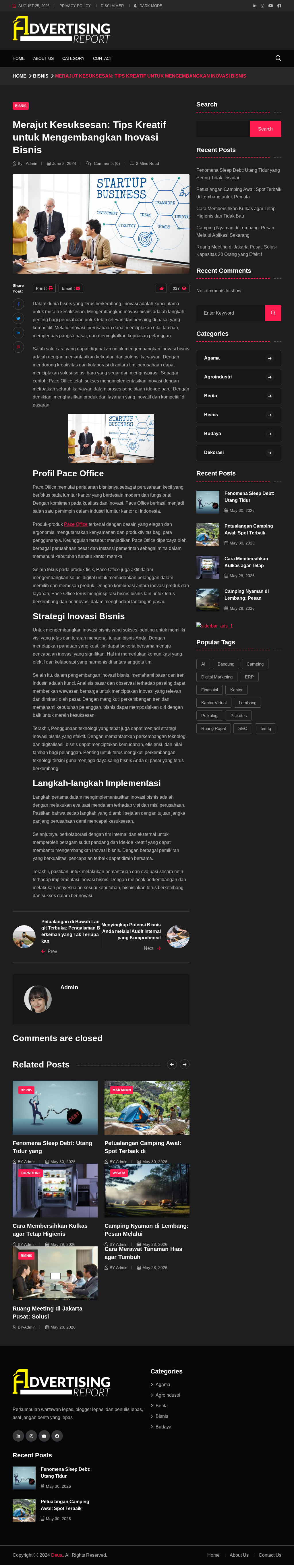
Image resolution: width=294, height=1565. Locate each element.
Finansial (209, 689)
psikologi (209, 715)
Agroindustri (218, 376)
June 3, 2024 (64, 163)
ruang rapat (213, 728)
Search (206, 104)
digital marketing (217, 676)
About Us (43, 58)
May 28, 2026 (154, 1244)
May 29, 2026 (63, 1244)
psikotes (239, 715)
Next (149, 948)
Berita (210, 395)
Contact (102, 58)
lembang (247, 702)
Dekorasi (214, 452)
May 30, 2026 (63, 1161)
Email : (68, 288)
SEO (242, 728)
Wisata (119, 1173)
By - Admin (27, 163)
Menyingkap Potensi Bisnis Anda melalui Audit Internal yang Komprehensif (131, 931)
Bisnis (41, 76)
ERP (249, 676)
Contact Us (270, 1555)
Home (19, 58)
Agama (212, 358)
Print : (42, 288)
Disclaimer (112, 6)
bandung (226, 664)
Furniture (31, 1173)
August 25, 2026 (33, 6)
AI (203, 664)
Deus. (57, 1555)
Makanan (122, 1090)
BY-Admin (27, 1161)
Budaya (212, 433)
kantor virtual (214, 702)
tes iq (265, 728)
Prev (52, 951)
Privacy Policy (75, 6)
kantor (236, 689)
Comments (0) (106, 163)
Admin (69, 987)
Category (73, 58)
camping (255, 664)
